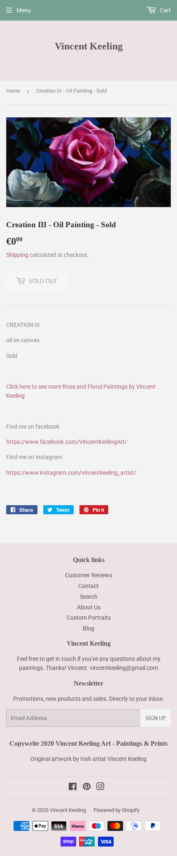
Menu (23, 10)
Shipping (17, 255)
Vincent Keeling (89, 45)
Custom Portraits (89, 617)
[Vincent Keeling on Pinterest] (86, 787)
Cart (164, 10)
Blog (88, 628)
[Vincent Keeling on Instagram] (100, 787)
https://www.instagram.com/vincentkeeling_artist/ (71, 472)
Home (13, 91)
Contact (88, 586)
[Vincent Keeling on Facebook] (72, 787)
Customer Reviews (88, 575)
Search (89, 596)
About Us (88, 607)
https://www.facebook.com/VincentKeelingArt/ (66, 441)
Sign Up (155, 718)
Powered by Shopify (116, 810)
